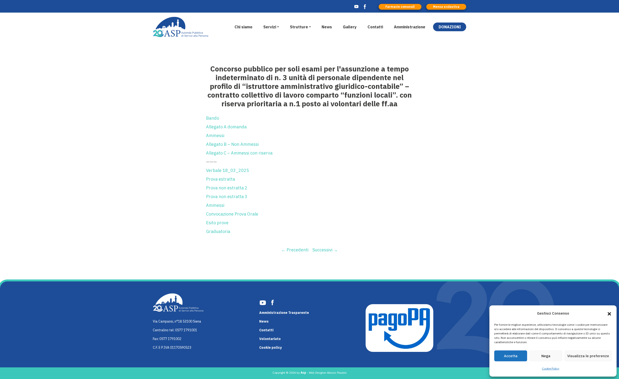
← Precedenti (295, 250)
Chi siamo (243, 26)
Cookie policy (270, 347)
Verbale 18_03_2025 (227, 170)
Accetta (510, 356)
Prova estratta (220, 179)
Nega (545, 356)
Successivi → (325, 250)
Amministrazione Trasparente (284, 312)
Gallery (350, 26)
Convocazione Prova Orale (232, 214)
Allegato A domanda (226, 127)
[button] (609, 313)
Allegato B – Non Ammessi (232, 144)
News (327, 26)
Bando (212, 118)
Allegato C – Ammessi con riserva (239, 153)
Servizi (269, 26)
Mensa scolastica (446, 6)
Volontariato (270, 339)
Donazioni (450, 26)
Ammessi (215, 135)
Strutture (299, 26)
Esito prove (217, 222)
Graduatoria (218, 231)
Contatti (375, 26)
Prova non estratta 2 (226, 188)
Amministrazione (409, 26)
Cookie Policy (550, 368)
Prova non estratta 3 (226, 196)
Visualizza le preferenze (588, 356)
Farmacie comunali (400, 6)
